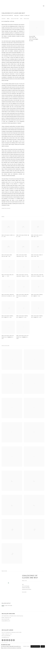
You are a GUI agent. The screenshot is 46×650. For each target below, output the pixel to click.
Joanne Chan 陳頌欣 (27, 329)
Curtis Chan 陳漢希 (27, 324)
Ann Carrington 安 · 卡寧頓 (16, 321)
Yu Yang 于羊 (26, 342)
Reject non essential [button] (35, 646)
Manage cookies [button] (26, 646)
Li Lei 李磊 (13, 331)
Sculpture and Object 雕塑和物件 (29, 336)
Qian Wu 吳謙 (14, 335)
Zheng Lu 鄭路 (26, 343)
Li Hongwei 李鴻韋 (27, 330)
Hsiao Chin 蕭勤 (14, 328)
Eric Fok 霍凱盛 (14, 325)
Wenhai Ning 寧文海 (15, 341)
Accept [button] (42, 646)
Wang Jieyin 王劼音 (27, 340)
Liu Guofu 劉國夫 (27, 331)
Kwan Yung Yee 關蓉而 (15, 330)
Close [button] (35, 300)
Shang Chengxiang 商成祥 (16, 337)
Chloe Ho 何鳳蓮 (14, 324)
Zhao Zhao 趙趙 (14, 343)
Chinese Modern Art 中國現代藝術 (29, 323)
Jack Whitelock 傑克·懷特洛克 (16, 329)
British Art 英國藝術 (27, 321)
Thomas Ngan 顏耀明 (27, 337)
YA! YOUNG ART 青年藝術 (16, 342)
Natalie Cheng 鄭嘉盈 (27, 334)
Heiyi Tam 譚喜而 (27, 327)
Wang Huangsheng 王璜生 (28, 338)
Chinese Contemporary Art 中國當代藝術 (17, 323)
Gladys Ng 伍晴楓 (15, 327)
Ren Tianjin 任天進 (15, 336)
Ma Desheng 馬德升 (15, 334)
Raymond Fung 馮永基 (27, 335)
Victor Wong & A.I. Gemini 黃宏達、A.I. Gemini (17, 339)
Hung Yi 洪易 (26, 328)
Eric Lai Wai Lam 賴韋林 (28, 325)
